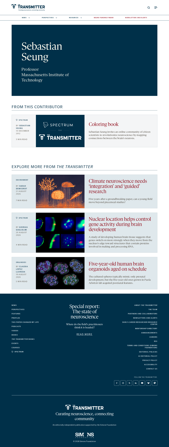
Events (15, 343)
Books (15, 335)
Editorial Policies (148, 352)
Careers (153, 337)
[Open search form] (148, 7)
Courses (16, 348)
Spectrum (23, 120)
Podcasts (16, 326)
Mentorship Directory (146, 329)
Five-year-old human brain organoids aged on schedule (118, 267)
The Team (153, 309)
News (24, 18)
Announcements (149, 333)
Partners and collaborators (142, 314)
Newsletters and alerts (145, 318)
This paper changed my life (25, 322)
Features (16, 314)
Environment (22, 180)
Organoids (21, 262)
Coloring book (104, 124)
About (145, 305)
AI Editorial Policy (147, 356)
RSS (155, 341)
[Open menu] (155, 7)
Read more (85, 334)
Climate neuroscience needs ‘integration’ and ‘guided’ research (118, 186)
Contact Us (151, 369)
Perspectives (48, 18)
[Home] (84, 407)
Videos (15, 331)
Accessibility (150, 365)
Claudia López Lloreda (22, 269)
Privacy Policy (149, 360)
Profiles (16, 318)
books (23, 339)
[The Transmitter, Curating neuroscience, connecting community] (28, 7)
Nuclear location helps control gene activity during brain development (120, 224)
